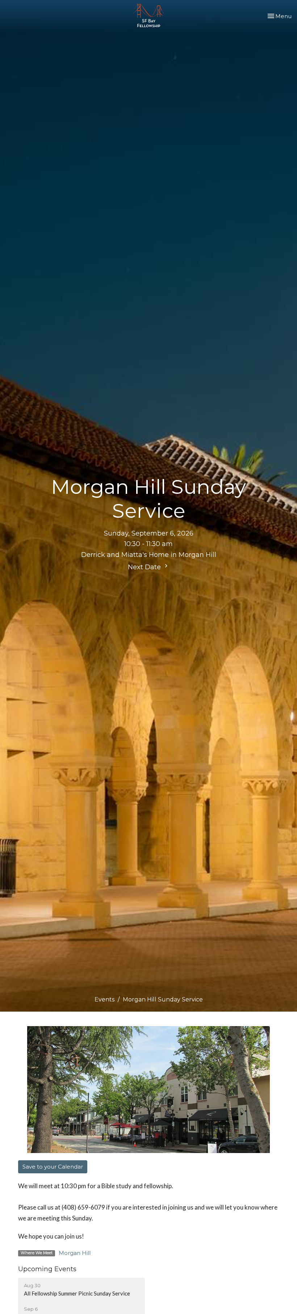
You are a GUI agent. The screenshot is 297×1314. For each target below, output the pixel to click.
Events (104, 999)
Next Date (145, 567)
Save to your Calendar (52, 1166)
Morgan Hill (75, 1252)
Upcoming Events (47, 1269)
